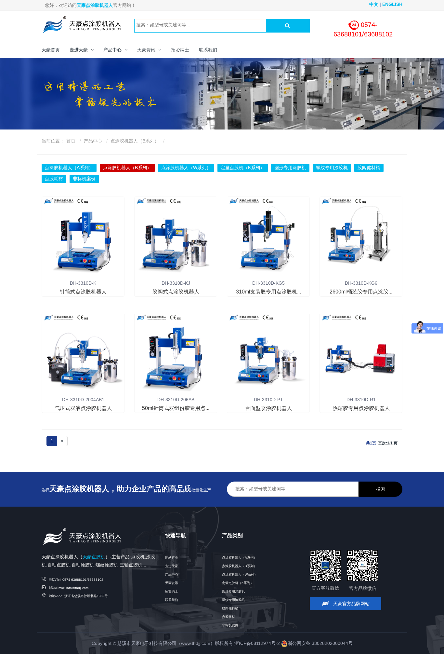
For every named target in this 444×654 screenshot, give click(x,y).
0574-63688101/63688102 (82, 579)
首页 (70, 140)
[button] (81, 50)
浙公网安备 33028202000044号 (320, 643)
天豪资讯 (171, 583)
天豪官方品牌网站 (351, 603)
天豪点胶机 (94, 556)
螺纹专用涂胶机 (332, 167)
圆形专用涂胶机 (290, 167)
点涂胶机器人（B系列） (135, 140)
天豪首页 (51, 49)
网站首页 (171, 557)
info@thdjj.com (77, 588)
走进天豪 (171, 566)
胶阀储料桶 (369, 167)
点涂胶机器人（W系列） (186, 167)
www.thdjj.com (195, 643)
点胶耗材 (54, 178)
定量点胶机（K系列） (243, 167)
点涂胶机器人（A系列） (69, 167)
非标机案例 (84, 178)
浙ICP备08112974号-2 (257, 643)
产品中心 (93, 140)
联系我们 (171, 600)
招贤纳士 (171, 591)
